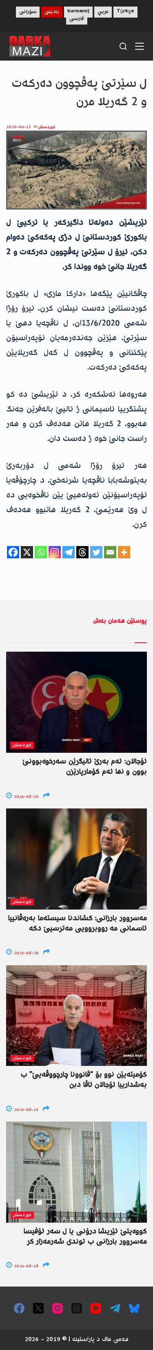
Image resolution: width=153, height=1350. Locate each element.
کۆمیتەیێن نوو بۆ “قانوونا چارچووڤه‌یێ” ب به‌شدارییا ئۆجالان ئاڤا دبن (84, 1080)
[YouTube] (96, 1308)
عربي (103, 12)
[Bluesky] (134, 1308)
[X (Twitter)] (38, 1308)
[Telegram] (68, 552)
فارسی (76, 19)
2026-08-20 (26, 797)
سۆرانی (27, 12)
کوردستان (46, 127)
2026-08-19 (25, 1110)
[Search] (123, 46)
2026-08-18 (25, 1266)
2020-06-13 (18, 127)
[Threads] (82, 552)
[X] (27, 552)
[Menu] (139, 46)
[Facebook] (13, 552)
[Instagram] (55, 552)
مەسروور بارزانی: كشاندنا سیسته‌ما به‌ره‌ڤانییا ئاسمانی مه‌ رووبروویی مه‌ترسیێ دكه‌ (77, 923)
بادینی (51, 12)
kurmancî (78, 12)
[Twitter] (96, 552)
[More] (124, 552)
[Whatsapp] (41, 552)
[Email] (110, 552)
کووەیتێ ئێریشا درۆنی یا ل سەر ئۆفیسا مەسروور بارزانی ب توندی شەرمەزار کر (85, 1236)
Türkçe (125, 12)
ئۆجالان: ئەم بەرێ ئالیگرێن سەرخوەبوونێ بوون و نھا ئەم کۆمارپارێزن (84, 766)
